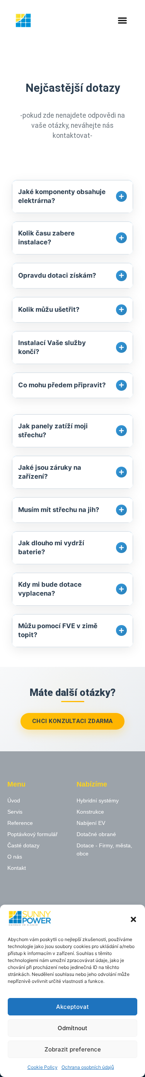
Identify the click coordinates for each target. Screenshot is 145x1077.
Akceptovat (72, 1006)
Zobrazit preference (72, 1049)
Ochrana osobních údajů (87, 1067)
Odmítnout (72, 1028)
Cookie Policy (42, 1067)
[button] (133, 919)
